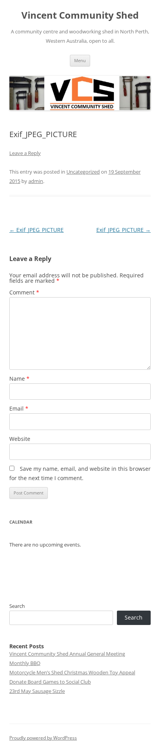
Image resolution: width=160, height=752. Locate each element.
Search (17, 605)
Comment (24, 292)
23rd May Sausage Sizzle (37, 691)
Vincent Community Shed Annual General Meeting (67, 653)
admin (35, 181)
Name (19, 378)
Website (19, 438)
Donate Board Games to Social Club (50, 681)
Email (18, 408)
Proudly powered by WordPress (43, 738)
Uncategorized (83, 171)
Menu (80, 60)
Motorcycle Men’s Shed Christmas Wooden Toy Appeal (72, 672)
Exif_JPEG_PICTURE (36, 229)
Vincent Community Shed (80, 15)
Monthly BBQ (24, 663)
